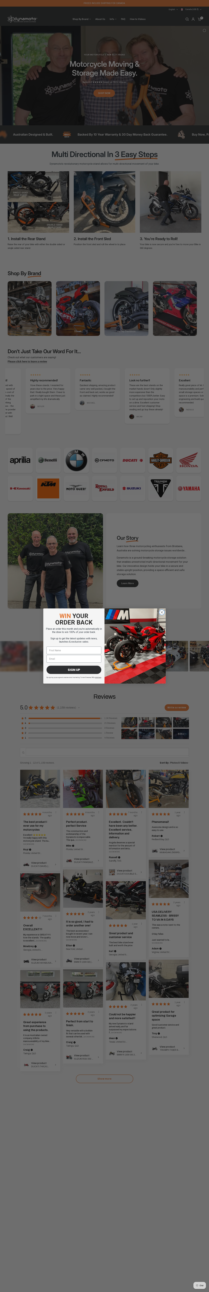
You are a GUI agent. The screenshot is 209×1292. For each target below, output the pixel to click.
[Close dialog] (161, 612)
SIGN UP (74, 670)
